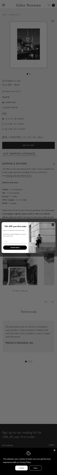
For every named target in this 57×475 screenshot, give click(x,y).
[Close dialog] (52, 224)
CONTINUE (15, 247)
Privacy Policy (25, 462)
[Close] (54, 450)
